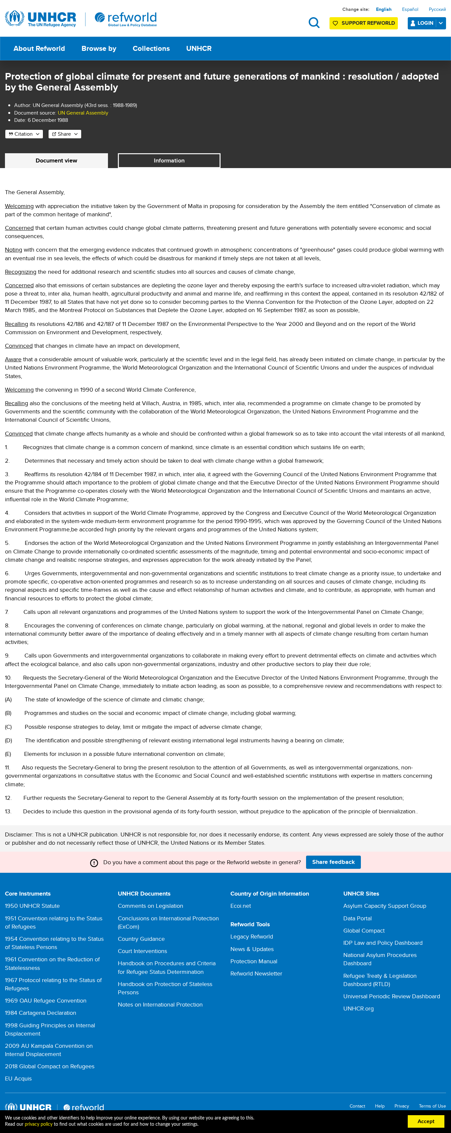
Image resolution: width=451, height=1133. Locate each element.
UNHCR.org (358, 1008)
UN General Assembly (83, 113)
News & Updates (252, 949)
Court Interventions (142, 951)
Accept (426, 1121)
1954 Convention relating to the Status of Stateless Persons (54, 943)
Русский (437, 9)
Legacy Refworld (251, 936)
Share (64, 134)
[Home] (81, 19)
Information (169, 160)
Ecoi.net (240, 906)
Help (380, 1106)
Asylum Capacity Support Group (384, 906)
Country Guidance (141, 939)
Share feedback (333, 862)
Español (410, 9)
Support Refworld (368, 23)
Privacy (402, 1106)
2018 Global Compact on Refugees (49, 1066)
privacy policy (38, 1124)
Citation (24, 134)
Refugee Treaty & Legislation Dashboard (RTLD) (380, 980)
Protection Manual (253, 961)
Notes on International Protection (160, 1004)
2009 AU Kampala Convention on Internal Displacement (49, 1050)
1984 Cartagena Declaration (40, 1013)
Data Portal (357, 918)
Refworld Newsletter (256, 973)
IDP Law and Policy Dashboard (383, 942)
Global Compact (364, 930)
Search (314, 22)
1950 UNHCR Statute (32, 906)
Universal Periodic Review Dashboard (391, 996)
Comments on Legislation (150, 906)
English (384, 9)
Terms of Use (432, 1106)
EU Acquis (18, 1078)
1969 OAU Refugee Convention (46, 1000)
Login (426, 23)
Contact (357, 1106)
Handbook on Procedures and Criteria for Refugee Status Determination (167, 967)
